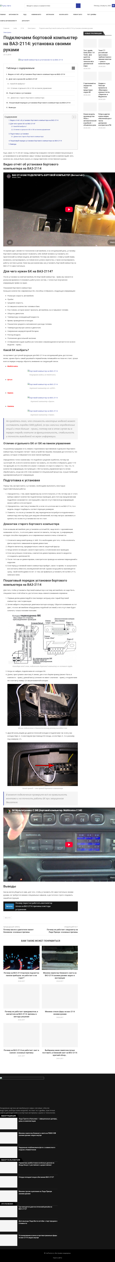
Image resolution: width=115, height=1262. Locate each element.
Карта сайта (57, 1258)
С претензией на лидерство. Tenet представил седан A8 (89, 88)
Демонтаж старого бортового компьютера (27, 98)
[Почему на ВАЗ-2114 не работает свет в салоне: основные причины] (21, 1035)
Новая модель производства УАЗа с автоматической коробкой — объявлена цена (89, 119)
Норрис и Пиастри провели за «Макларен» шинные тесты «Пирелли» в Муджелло (104, 90)
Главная (3, 14)
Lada (15, 28)
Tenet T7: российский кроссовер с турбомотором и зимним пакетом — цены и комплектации (104, 57)
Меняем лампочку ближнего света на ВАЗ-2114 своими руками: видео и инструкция (59, 975)
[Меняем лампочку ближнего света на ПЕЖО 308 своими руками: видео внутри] (8, 1138)
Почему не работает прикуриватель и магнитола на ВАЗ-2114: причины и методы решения (21, 1014)
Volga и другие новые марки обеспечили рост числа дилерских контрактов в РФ (105, 119)
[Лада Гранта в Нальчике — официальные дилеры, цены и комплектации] (8, 1123)
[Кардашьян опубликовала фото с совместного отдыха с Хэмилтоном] (8, 1152)
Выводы (12, 107)
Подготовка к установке (20, 93)
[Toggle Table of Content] (72, 117)
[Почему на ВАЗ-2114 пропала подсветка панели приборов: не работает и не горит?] (21, 958)
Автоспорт (26, 21)
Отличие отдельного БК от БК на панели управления (31, 88)
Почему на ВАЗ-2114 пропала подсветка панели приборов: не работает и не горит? (21, 975)
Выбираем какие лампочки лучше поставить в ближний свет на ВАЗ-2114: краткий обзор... (59, 1052)
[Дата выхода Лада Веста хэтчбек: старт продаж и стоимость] (8, 1226)
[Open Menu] (113, 5)
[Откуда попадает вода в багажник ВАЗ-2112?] (8, 1182)
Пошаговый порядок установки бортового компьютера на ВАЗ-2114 (39, 103)
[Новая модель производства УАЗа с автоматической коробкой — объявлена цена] (90, 107)
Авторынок (50, 14)
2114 (22, 28)
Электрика (31, 28)
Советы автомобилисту (8, 21)
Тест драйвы (91, 14)
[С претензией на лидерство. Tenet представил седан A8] (90, 76)
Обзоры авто (63, 14)
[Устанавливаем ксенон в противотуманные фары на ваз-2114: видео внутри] (8, 1240)
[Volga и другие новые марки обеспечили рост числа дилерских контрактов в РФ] (105, 107)
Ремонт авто (77, 14)
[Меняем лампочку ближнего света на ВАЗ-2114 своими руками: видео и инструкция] (60, 958)
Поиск (78, 5)
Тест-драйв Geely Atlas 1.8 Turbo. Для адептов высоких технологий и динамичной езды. (88, 58)
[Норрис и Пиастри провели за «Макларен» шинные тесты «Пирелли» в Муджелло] (105, 76)
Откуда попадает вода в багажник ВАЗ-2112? (36, 1177)
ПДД (24, 14)
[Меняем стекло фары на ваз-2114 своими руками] (60, 996)
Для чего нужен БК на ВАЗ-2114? (23, 79)
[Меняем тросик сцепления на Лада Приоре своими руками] (8, 1196)
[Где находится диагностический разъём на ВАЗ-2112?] (8, 1211)
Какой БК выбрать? (17, 84)
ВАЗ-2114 (7, 918)
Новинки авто (36, 14)
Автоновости (13, 14)
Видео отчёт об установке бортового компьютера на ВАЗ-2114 (36, 74)
